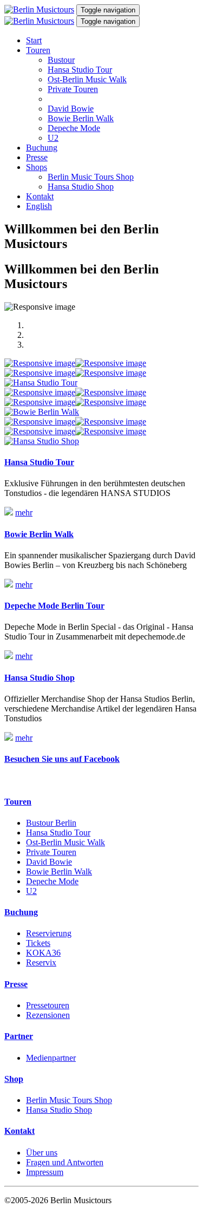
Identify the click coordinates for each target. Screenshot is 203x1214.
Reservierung (48, 933)
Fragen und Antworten (64, 1162)
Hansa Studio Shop (81, 186)
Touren (38, 50)
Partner (18, 1036)
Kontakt (40, 196)
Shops (36, 167)
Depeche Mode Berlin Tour (54, 605)
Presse (37, 157)
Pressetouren (47, 1005)
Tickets (38, 943)
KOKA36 (43, 952)
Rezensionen (48, 1015)
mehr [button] (23, 512)
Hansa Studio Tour (80, 69)
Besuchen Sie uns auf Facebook (62, 758)
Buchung (41, 147)
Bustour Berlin (51, 822)
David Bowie (71, 108)
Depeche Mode (74, 128)
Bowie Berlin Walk (81, 118)
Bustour (61, 59)
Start (34, 40)
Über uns (41, 1152)
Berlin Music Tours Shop (91, 176)
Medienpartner (51, 1057)
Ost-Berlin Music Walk (87, 79)
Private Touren (73, 89)
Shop (13, 1079)
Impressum (44, 1172)
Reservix (41, 962)
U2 (53, 137)
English (39, 206)
